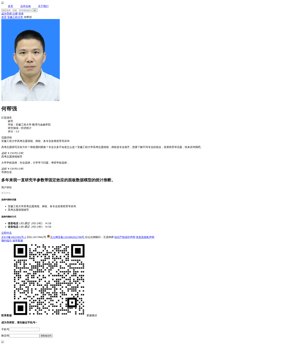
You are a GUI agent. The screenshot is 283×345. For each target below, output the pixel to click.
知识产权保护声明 (124, 237)
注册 (15, 13)
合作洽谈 (25, 6)
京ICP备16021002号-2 (13, 237)
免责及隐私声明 (145, 237)
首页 (10, 6)
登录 (21, 13)
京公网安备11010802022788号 (67, 237)
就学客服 (17, 240)
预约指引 (6, 240)
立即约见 (6, 232)
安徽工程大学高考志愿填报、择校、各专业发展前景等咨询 (42, 206)
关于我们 (43, 6)
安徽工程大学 (15, 17)
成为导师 (6, 13)
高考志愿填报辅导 (18, 209)
